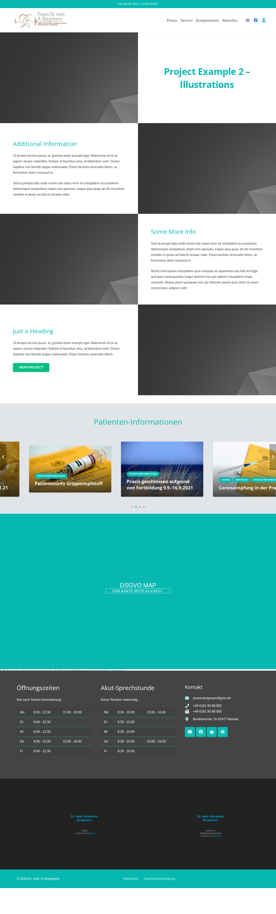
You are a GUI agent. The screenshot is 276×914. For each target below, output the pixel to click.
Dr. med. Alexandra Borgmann (84, 818)
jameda (91, 833)
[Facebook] (256, 20)
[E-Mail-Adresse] (248, 20)
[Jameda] (264, 20)
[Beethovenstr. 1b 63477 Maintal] (189, 719)
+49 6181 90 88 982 (207, 705)
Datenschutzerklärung (159, 878)
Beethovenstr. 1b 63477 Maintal (215, 719)
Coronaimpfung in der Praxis (175, 488)
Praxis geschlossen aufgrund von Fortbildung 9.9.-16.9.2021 (84, 484)
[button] (240, 20)
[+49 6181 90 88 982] (189, 706)
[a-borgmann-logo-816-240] (39, 20)
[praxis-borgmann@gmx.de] (189, 698)
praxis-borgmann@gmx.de (212, 698)
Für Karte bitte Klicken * (138, 591)
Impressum (131, 878)
